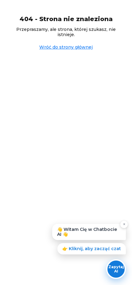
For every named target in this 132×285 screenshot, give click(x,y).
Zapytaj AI (116, 269)
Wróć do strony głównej (66, 47)
